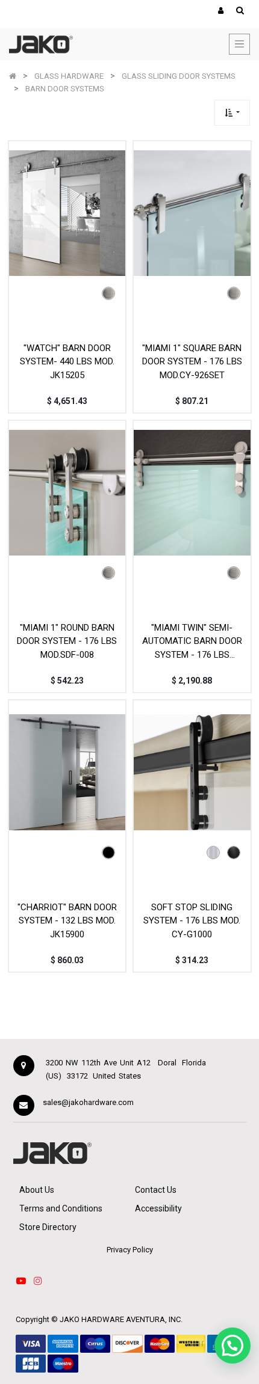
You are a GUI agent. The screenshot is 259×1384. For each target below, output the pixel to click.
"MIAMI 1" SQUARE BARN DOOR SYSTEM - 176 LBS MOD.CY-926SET (192, 362)
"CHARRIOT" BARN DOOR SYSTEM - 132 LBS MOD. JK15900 (67, 921)
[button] (232, 113)
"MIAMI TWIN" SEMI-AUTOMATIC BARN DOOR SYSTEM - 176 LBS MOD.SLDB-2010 (192, 641)
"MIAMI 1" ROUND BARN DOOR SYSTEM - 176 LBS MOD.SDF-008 (67, 641)
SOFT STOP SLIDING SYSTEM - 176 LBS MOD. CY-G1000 (191, 921)
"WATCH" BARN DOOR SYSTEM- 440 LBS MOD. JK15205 (67, 362)
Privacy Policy (130, 1249)
